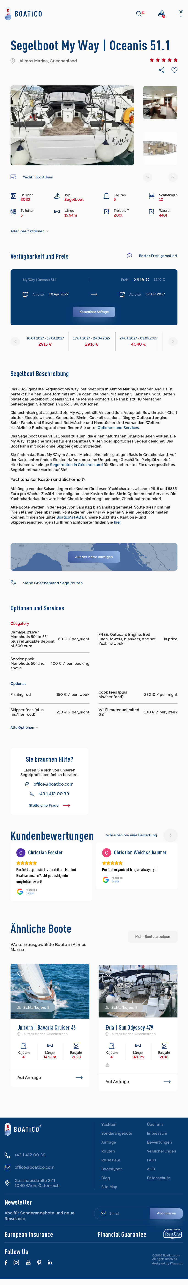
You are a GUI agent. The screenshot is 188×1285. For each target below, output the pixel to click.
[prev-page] (147, 177)
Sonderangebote (116, 1139)
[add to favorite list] (20, 980)
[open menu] (140, 14)
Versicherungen (161, 1157)
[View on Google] (20, 852)
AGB (151, 1175)
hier (117, 522)
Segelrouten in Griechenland (76, 465)
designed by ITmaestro (167, 1269)
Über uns (155, 1130)
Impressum (157, 1139)
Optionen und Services (118, 428)
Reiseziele (110, 1166)
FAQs (151, 1166)
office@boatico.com (54, 784)
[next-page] (172, 177)
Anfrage (108, 1148)
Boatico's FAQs (69, 517)
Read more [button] (110, 887)
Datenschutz (158, 1184)
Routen (108, 1157)
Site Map (109, 1193)
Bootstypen (112, 1175)
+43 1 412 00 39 (53, 793)
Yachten (108, 1130)
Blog (105, 1184)
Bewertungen (159, 1148)
